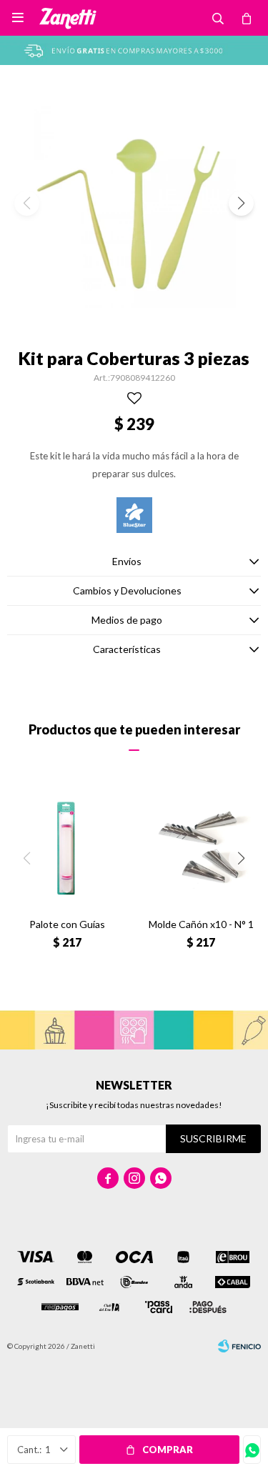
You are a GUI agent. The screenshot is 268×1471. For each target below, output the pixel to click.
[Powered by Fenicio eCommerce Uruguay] (239, 1346)
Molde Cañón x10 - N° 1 (201, 924)
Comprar (167, 1449)
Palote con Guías (67, 924)
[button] (241, 203)
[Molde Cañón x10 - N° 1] (202, 847)
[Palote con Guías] (67, 847)
